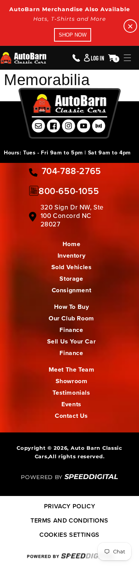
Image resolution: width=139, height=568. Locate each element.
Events (71, 404)
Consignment (72, 290)
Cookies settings (69, 534)
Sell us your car (71, 341)
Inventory (71, 255)
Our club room (71, 318)
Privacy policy (69, 506)
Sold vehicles (71, 267)
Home (71, 244)
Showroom (72, 381)
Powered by (69, 477)
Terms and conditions (69, 520)
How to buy (71, 306)
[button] (127, 57)
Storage (71, 278)
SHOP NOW (72, 35)
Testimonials (71, 392)
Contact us (71, 415)
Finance (71, 329)
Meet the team (72, 369)
